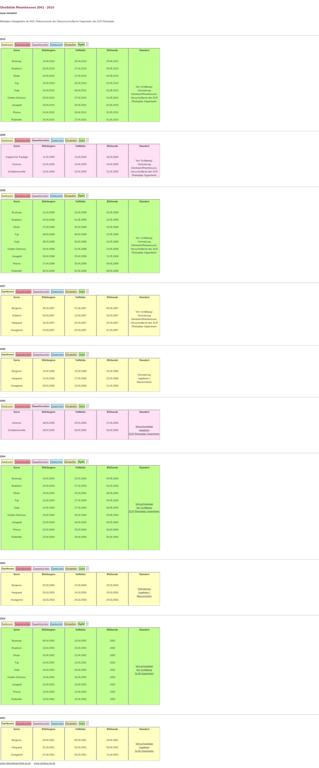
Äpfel (82, 140)
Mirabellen (70, 44)
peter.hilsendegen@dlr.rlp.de (15, 763)
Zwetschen (56, 44)
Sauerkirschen (40, 44)
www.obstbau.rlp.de (44, 763)
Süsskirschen (22, 44)
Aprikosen (7, 44)
